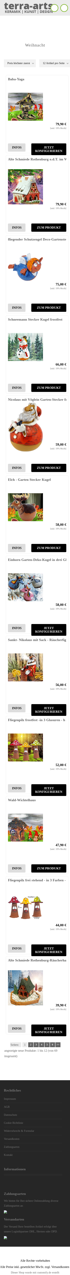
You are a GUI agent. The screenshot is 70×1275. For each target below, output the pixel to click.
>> (58, 1044)
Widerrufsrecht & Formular (19, 1130)
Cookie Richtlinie (13, 1122)
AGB (7, 1106)
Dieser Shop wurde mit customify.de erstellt (35, 1272)
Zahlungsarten (11, 1146)
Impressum (10, 1098)
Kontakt (8, 1154)
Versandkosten (11, 1138)
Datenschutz (10, 1114)
